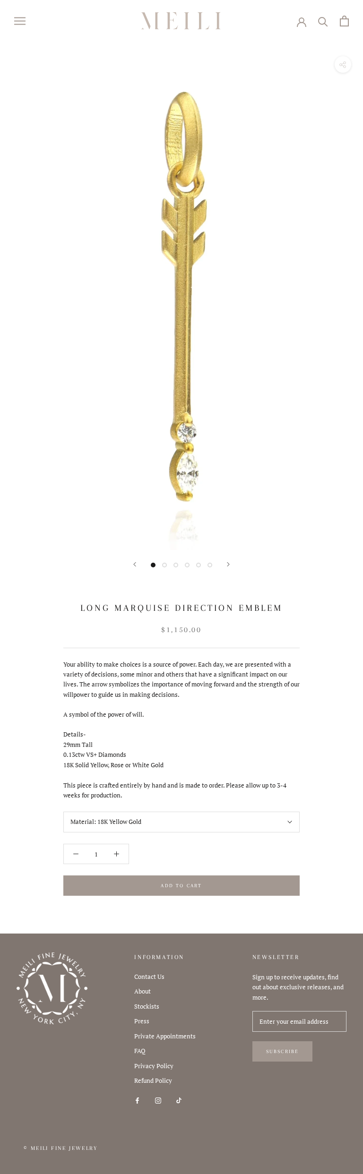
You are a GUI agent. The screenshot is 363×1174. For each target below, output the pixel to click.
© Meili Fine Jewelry (60, 1148)
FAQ (140, 1050)
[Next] (228, 564)
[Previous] (134, 564)
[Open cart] (344, 21)
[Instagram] (158, 1100)
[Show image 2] (164, 565)
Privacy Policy (153, 1066)
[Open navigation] (20, 21)
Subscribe (282, 1051)
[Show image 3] (175, 565)
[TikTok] (179, 1100)
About (142, 991)
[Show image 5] (198, 565)
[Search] (323, 21)
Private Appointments (165, 1036)
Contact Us (149, 976)
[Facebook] (137, 1100)
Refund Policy (153, 1080)
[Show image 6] (209, 565)
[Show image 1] (153, 565)
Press (141, 1021)
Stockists (146, 1006)
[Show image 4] (187, 565)
